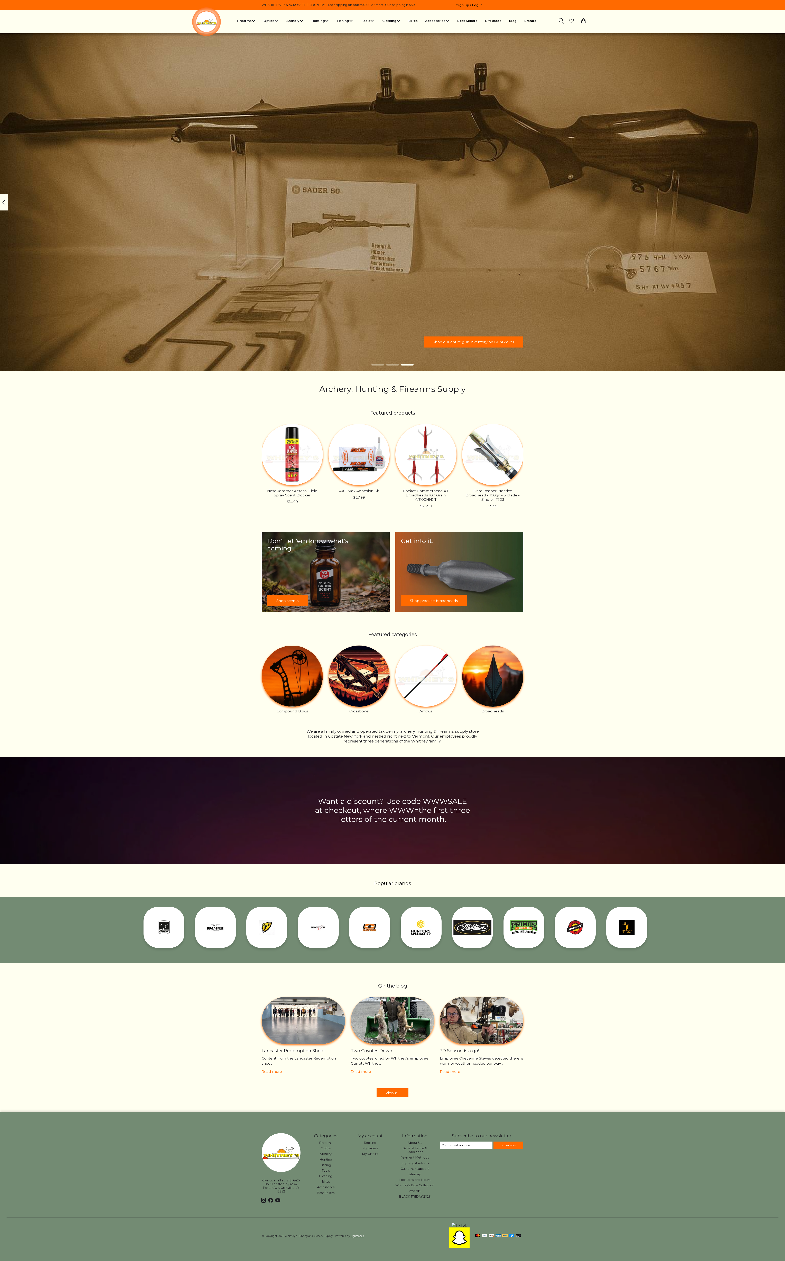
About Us (415, 1143)
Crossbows (359, 711)
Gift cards (493, 21)
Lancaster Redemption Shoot (293, 1050)
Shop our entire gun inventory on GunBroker (473, 342)
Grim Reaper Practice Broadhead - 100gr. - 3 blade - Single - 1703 (493, 495)
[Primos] (524, 927)
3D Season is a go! (459, 1050)
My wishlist (370, 1154)
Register (370, 1143)
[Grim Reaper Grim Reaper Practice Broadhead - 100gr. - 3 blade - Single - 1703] (492, 454)
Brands (530, 21)
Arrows (425, 711)
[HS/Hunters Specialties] (421, 927)
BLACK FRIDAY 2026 (415, 1196)
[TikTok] (459, 1225)
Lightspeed (357, 1235)
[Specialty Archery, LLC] (575, 927)
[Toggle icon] (561, 21)
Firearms (325, 1143)
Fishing (325, 1165)
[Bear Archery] (164, 927)
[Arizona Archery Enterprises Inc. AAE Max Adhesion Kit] (359, 454)
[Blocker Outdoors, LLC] (266, 927)
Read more (272, 1071)
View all (392, 1093)
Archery (326, 1154)
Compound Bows (292, 711)
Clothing (325, 1176)
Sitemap (414, 1174)
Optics (326, 1148)
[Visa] (484, 1236)
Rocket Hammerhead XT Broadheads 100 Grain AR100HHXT (426, 495)
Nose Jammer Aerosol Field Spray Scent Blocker (292, 493)
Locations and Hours (414, 1180)
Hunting (326, 1159)
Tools (326, 1170)
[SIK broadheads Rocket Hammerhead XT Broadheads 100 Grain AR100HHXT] (425, 454)
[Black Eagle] (215, 927)
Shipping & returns (415, 1163)
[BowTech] (318, 927)
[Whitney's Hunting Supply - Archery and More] (206, 21)
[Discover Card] (491, 1236)
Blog (513, 21)
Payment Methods (414, 1157)
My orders (370, 1148)
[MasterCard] (478, 1236)
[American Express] (498, 1236)
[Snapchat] (459, 1246)
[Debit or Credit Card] (518, 1236)
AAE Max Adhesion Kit (359, 491)
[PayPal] (505, 1236)
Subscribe (508, 1145)
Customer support (415, 1169)
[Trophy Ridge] (626, 927)
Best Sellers (467, 21)
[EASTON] (369, 927)
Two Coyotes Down (371, 1050)
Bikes (413, 21)
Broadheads (493, 711)
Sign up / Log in (469, 5)
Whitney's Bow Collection (414, 1185)
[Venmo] (511, 1236)
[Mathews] (472, 927)
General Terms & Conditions (415, 1150)
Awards (414, 1191)
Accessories (325, 1187)
